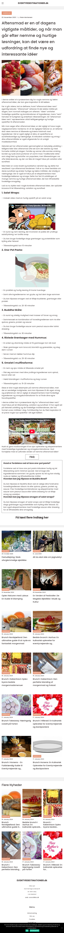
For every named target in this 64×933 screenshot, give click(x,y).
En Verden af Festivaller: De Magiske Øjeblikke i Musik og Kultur (46, 598)
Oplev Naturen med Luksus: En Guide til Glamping (15, 597)
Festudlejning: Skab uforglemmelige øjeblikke (14, 559)
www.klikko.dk (34, 897)
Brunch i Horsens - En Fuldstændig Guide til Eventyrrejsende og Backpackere (12, 765)
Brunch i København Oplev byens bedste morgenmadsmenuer (15, 682)
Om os (32, 916)
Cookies (32, 919)
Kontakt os (32, 922)
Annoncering (32, 913)
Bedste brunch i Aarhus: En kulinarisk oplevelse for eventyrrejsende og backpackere (46, 640)
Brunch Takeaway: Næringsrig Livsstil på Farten (16, 722)
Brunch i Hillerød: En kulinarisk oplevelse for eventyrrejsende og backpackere (47, 723)
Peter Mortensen (26, 17)
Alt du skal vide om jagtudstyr (47, 557)
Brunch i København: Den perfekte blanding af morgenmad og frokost (45, 682)
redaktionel (6, 13)
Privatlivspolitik (34, 930)
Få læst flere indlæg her (32, 517)
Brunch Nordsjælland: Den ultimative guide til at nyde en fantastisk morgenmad (16, 640)
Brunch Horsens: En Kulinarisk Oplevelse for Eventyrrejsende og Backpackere (47, 765)
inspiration (5, 551)
